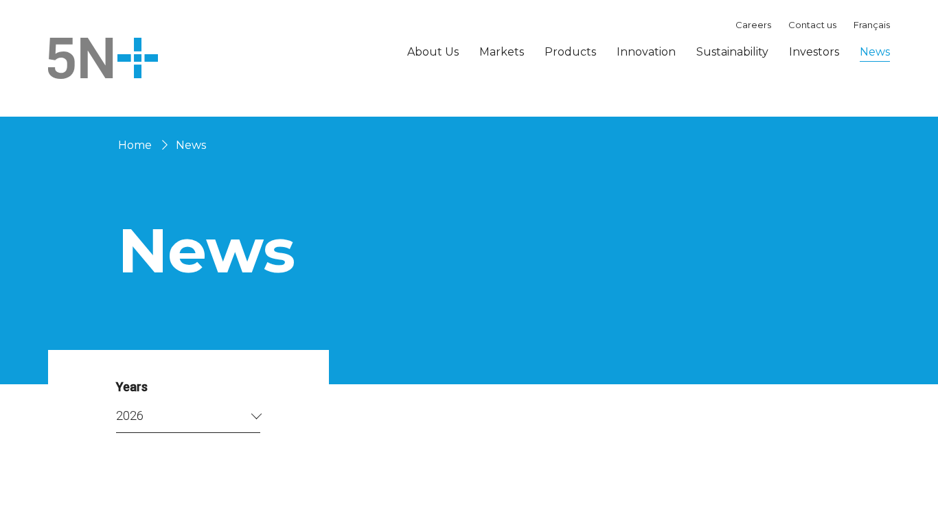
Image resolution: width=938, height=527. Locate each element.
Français (872, 24)
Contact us (812, 24)
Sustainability (732, 51)
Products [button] (570, 52)
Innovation (646, 51)
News (875, 51)
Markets (501, 51)
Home (135, 145)
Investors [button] (814, 52)
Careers (753, 24)
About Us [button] (433, 52)
